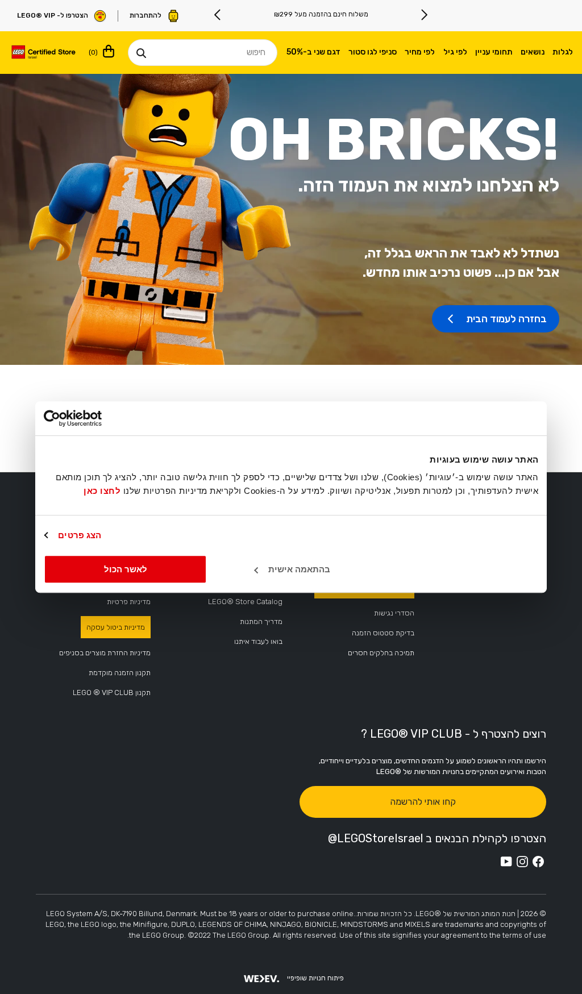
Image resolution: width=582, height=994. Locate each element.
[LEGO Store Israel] (43, 52)
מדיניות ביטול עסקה (115, 627)
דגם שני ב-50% (313, 52)
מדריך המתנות (261, 621)
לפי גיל (455, 52)
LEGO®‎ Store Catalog (245, 601)
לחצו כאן (102, 491)
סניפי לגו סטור (372, 52)
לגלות (562, 52)
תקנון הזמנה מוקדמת (120, 672)
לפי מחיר (420, 52)
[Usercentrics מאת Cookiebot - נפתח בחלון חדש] (93, 418)
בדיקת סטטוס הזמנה (383, 633)
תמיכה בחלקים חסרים (381, 652)
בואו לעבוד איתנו (258, 641)
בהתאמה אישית (299, 569)
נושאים (532, 52)
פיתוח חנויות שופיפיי (315, 978)
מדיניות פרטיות (129, 601)
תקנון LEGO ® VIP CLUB (112, 692)
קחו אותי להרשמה (423, 801)
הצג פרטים (79, 535)
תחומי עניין (494, 52)
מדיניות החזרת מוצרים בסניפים (105, 652)
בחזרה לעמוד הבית (506, 319)
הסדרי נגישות (394, 613)
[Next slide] (217, 15)
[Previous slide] (424, 15)
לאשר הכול (125, 569)
